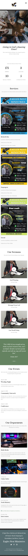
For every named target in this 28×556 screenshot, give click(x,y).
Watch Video (14, 29)
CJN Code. (11, 548)
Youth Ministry (5, 500)
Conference (5, 404)
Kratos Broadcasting (20, 548)
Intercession (5, 514)
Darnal (3, 237)
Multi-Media (5, 448)
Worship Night (6, 380)
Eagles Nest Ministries (14, 539)
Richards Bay (5, 137)
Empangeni (4, 187)
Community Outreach (8, 391)
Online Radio (5, 476)
